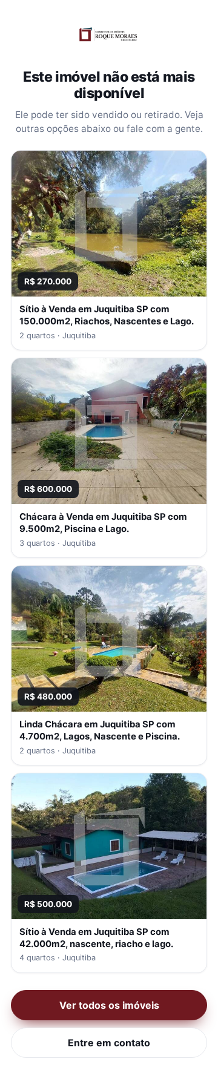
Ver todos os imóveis (109, 1005)
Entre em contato (109, 1043)
